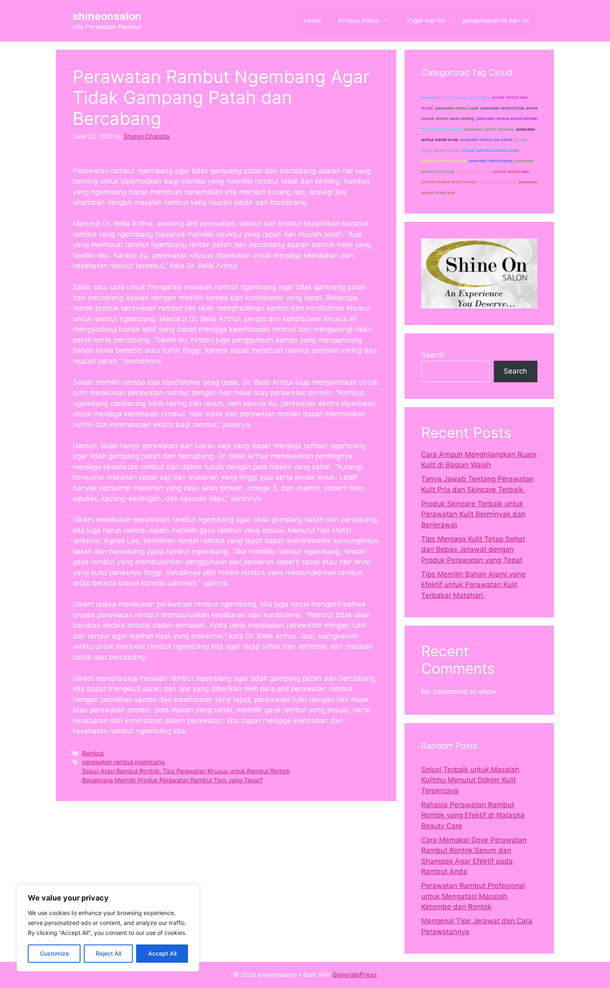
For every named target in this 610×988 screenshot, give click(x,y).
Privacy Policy (358, 20)
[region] (108, 927)
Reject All (108, 953)
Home (313, 20)
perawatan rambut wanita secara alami (455, 97)
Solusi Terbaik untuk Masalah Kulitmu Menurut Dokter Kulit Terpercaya (470, 780)
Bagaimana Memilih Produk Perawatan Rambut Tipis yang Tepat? (172, 780)
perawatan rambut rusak (456, 108)
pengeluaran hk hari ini (495, 20)
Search (432, 355)
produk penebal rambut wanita (448, 182)
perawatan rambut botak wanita (509, 108)
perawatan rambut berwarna (489, 129)
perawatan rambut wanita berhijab (506, 118)
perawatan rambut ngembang (123, 761)
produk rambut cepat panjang (447, 118)
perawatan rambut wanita (443, 160)
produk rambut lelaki (511, 171)
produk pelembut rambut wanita (490, 150)
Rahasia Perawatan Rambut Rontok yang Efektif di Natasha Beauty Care (473, 815)
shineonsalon (107, 16)
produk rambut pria (473, 171)
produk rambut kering (497, 182)
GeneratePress (354, 974)
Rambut (93, 753)
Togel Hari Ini (425, 20)
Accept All (162, 953)
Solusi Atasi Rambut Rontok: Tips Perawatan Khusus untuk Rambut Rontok (186, 770)
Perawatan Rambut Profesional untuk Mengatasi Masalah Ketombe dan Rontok (473, 896)
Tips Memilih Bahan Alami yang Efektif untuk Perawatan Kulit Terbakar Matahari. (473, 585)
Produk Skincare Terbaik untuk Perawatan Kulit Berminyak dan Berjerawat (473, 514)
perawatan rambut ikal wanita (486, 139)
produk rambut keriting (441, 129)
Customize (54, 953)
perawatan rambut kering (490, 160)
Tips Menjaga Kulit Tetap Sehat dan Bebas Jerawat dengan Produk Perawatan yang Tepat (473, 549)
